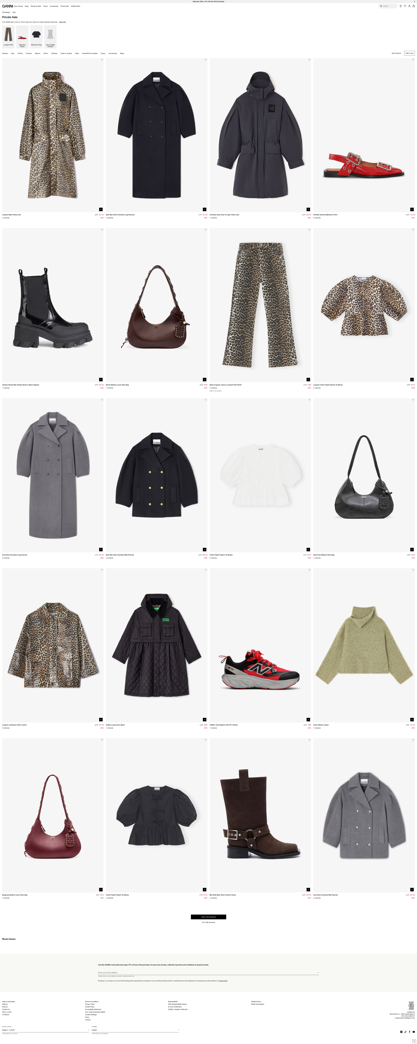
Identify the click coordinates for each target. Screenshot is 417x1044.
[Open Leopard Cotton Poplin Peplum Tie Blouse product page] (364, 305)
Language (94, 1026)
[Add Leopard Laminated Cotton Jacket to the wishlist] (102, 570)
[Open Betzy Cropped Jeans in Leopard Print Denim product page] (260, 305)
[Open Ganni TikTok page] (405, 1032)
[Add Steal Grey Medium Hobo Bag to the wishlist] (413, 400)
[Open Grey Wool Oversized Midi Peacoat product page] (364, 815)
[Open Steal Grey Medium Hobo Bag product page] (364, 475)
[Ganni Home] (7, 6)
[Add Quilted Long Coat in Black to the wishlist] (205, 570)
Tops (12, 53)
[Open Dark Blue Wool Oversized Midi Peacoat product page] (156, 475)
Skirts (77, 53)
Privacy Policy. (223, 981)
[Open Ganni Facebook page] (409, 1032)
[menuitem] (18, 6)
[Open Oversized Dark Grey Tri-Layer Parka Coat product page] (260, 135)
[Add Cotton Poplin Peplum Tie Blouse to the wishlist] (309, 400)
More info (62, 22)
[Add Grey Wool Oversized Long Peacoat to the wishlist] (102, 400)
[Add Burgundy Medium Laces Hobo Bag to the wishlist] (102, 740)
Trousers (29, 53)
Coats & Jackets (66, 53)
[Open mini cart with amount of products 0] (413, 6)
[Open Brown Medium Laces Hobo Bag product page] (156, 305)
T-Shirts (20, 53)
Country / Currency (6, 1026)
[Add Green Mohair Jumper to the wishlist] (413, 570)
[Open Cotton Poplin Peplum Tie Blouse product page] (260, 475)
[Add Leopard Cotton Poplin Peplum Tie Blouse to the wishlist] (413, 229)
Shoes (103, 53)
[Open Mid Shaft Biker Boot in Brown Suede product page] (260, 815)
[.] (208, 1)
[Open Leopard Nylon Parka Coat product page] (53, 135)
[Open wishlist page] (405, 6)
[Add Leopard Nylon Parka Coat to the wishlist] (102, 59)
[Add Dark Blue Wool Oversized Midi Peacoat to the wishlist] (205, 400)
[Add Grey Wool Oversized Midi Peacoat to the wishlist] (413, 740)
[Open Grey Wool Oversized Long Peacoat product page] (53, 475)
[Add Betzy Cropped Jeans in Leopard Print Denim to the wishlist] (309, 229)
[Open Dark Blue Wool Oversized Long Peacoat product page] (156, 135)
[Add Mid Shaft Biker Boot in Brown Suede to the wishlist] (309, 740)
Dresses (5, 53)
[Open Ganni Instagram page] (401, 1032)
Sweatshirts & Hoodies (90, 53)
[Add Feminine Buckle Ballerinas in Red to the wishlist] (413, 59)
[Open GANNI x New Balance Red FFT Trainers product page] (260, 645)
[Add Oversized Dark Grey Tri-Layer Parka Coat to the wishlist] (309, 59)
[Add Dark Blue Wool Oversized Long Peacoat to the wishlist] (205, 59)
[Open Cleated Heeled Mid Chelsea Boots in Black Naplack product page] (53, 305)
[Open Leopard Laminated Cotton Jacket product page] (53, 645)
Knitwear (54, 53)
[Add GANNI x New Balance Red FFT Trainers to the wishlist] (309, 570)
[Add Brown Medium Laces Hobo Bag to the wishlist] (205, 229)
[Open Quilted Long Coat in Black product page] (156, 645)
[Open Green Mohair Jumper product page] (364, 645)
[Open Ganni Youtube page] (413, 1032)
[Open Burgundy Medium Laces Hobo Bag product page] (53, 815)
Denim (46, 53)
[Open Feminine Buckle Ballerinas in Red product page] (364, 135)
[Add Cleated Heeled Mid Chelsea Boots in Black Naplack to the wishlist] (102, 229)
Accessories (112, 53)
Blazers (37, 53)
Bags (122, 53)
